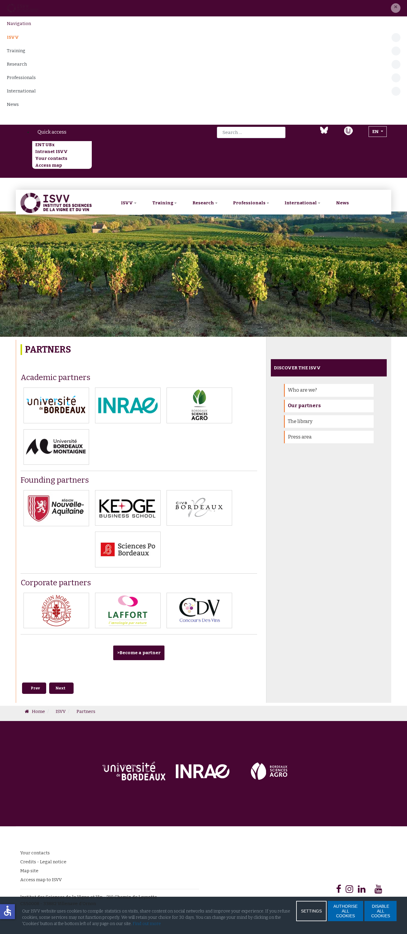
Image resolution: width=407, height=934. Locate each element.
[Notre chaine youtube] (336, 134)
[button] (395, 8)
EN (376, 131)
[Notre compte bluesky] (324, 129)
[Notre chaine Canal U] (348, 130)
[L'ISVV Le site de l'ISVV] (22, 8)
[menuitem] (100, 132)
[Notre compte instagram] (360, 134)
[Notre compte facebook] (300, 134)
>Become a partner (138, 652)
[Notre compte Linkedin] (312, 134)
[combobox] (251, 132)
